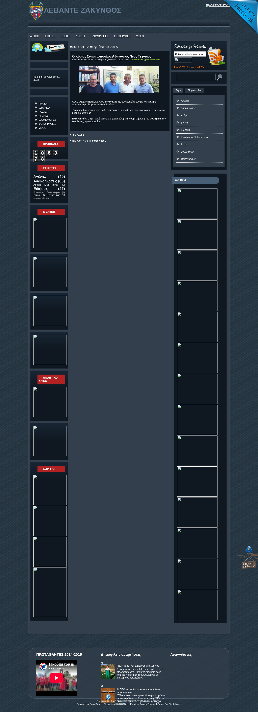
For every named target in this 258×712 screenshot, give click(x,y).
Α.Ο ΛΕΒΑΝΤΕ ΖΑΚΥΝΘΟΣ (75, 10)
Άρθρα (37, 184)
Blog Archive (194, 90)
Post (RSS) (179, 67)
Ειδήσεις (40, 188)
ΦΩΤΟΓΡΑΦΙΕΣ (122, 36)
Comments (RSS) (195, 67)
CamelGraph (96, 704)
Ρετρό (36, 195)
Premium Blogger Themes (143, 704)
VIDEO (140, 36)
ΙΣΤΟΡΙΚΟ (50, 36)
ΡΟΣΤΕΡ (65, 36)
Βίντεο (55, 185)
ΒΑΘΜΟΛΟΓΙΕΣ (99, 36)
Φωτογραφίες (39, 198)
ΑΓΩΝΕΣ (80, 36)
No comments (153, 60)
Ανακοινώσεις (45, 181)
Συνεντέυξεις (53, 195)
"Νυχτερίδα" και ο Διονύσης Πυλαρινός (138, 665)
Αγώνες (40, 176)
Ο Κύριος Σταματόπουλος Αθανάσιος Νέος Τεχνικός (111, 56)
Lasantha (123, 704)
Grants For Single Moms (169, 704)
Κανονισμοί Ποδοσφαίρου (46, 192)
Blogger (157, 701)
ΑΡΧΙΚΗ (34, 36)
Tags (178, 90)
